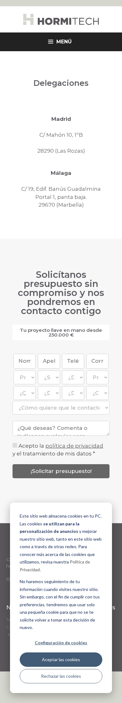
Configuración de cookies (61, 642)
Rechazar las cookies (61, 676)
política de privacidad (74, 446)
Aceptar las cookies (61, 659)
